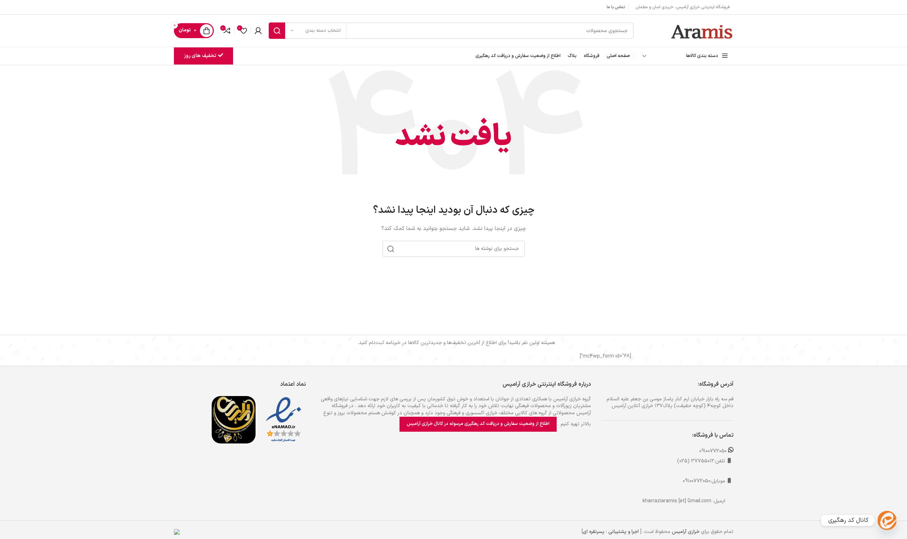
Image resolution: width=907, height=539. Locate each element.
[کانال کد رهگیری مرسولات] (887, 520)
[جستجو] (277, 30)
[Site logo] (702, 30)
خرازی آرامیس (686, 531)
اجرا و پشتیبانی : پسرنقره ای (611, 531)
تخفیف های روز (200, 56)
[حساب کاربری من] (258, 31)
